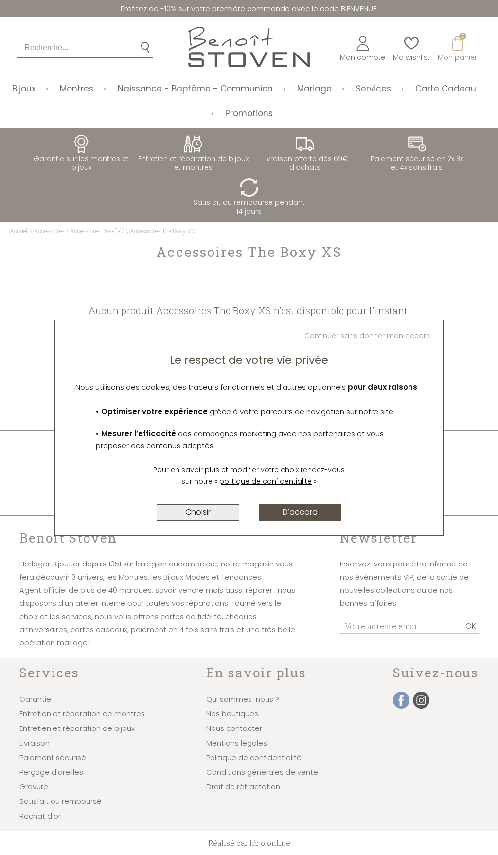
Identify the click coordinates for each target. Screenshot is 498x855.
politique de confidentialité (265, 481)
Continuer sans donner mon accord (367, 336)
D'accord (300, 512)
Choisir (198, 512)
